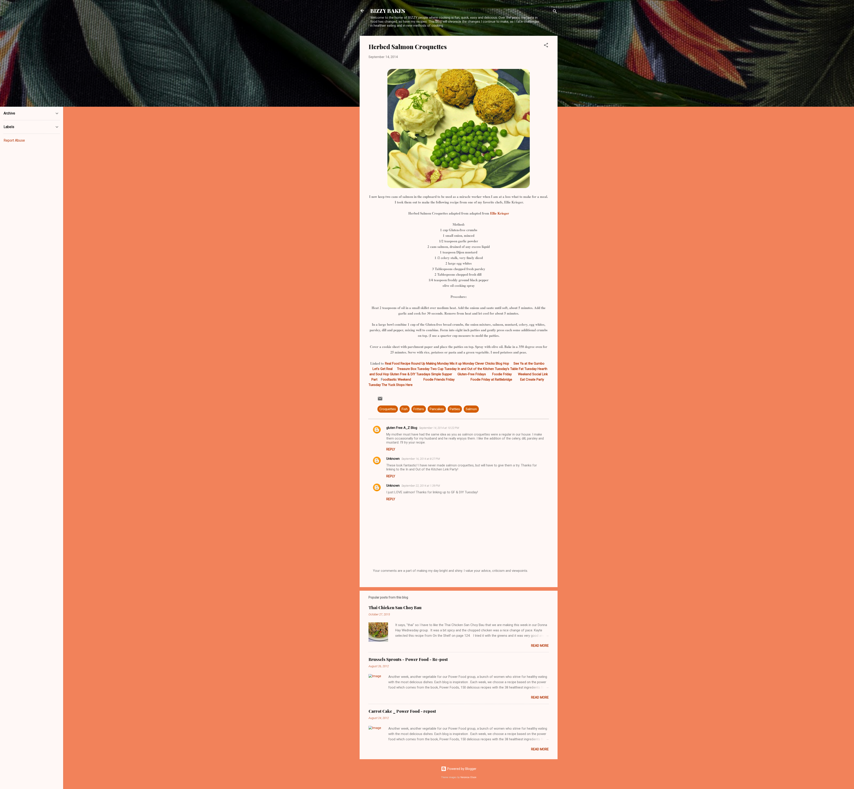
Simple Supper (442, 374)
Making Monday (437, 363)
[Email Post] (380, 400)
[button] (546, 45)
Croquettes (387, 409)
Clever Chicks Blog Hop (492, 363)
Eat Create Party (532, 379)
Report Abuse (14, 140)
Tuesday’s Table (506, 369)
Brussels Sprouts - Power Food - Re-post (408, 659)
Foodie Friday (502, 374)
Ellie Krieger (499, 213)
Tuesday (375, 385)
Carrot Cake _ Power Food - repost (402, 711)
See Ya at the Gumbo (529, 363)
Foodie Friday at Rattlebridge (492, 379)
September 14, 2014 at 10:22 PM (439, 428)
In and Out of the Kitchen (475, 369)
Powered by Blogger (461, 769)
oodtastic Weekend (397, 379)
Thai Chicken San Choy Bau (395, 607)
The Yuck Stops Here (397, 385)
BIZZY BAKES (387, 10)
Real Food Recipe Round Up (405, 363)
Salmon (471, 409)
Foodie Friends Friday (439, 379)
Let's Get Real (383, 369)
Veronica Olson (468, 777)
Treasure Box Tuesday (413, 369)
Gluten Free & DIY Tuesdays (410, 374)
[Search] (555, 12)
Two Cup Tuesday (443, 369)
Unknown (393, 459)
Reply (390, 449)
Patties (455, 409)
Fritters (418, 409)
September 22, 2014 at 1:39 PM (420, 485)
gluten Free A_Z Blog (401, 428)
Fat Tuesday (528, 369)
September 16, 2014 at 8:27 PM (420, 458)
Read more (540, 646)
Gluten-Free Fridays (471, 374)
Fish (405, 409)
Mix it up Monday (462, 363)
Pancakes (437, 409)
